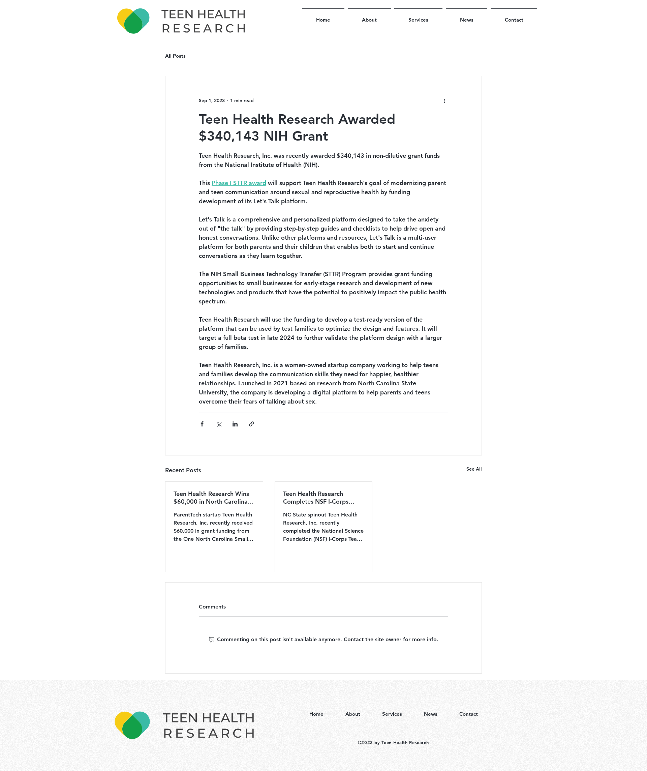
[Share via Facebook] (202, 424)
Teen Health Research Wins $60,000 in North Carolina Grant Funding (211, 497)
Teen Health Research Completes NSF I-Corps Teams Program (315, 497)
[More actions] (444, 100)
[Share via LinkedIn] (235, 424)
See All (474, 469)
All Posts (175, 56)
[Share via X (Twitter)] (218, 424)
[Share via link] (251, 424)
